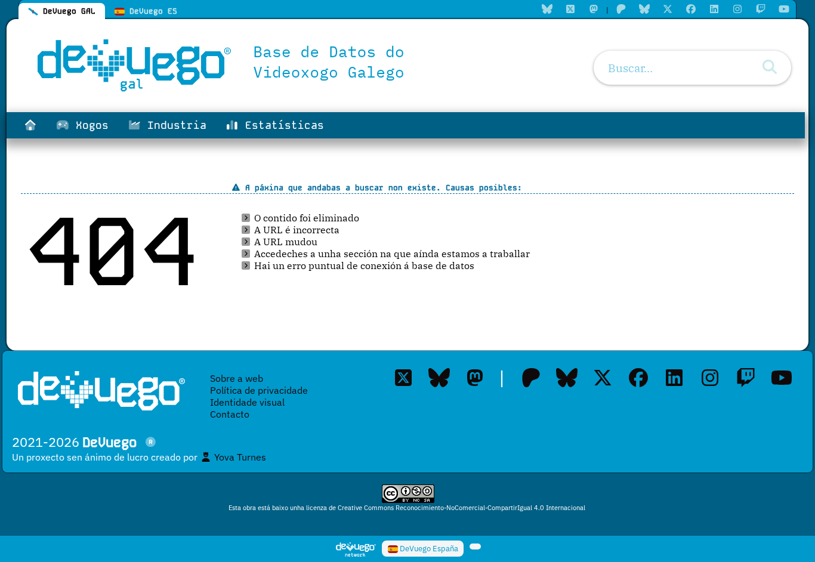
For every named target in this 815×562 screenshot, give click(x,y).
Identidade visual (247, 402)
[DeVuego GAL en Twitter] (403, 377)
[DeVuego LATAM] (475, 546)
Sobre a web (236, 378)
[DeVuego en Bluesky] (567, 377)
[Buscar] (769, 67)
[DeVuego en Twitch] (745, 377)
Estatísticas (281, 125)
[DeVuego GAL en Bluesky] (439, 377)
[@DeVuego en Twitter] (602, 377)
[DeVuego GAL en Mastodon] (475, 377)
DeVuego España (428, 549)
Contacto (229, 414)
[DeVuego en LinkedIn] (674, 377)
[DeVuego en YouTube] (781, 377)
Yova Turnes (239, 457)
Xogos (89, 125)
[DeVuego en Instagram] (710, 377)
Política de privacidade (259, 390)
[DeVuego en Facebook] (638, 377)
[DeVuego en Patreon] (531, 377)
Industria (173, 125)
